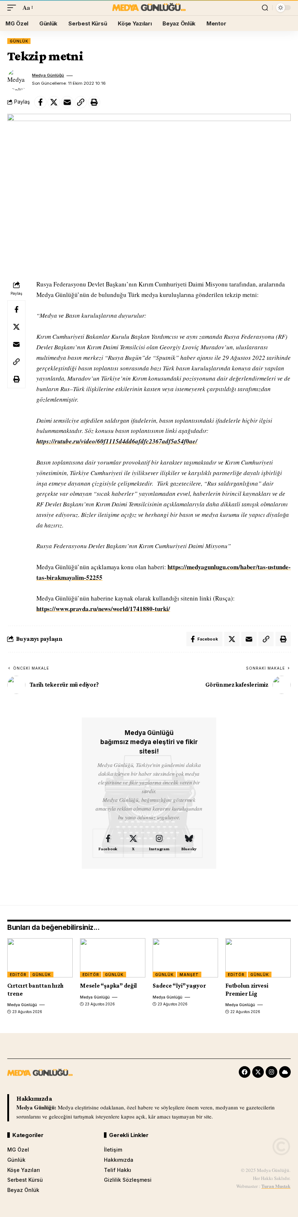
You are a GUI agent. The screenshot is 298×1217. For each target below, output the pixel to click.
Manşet (189, 974)
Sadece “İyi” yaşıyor (179, 985)
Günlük (19, 41)
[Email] (67, 102)
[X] (133, 843)
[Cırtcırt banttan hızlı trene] (40, 957)
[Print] (94, 102)
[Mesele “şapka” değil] (112, 957)
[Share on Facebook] (40, 102)
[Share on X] (54, 102)
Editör (18, 974)
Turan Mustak (275, 1185)
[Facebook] (108, 843)
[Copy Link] (80, 102)
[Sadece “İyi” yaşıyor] (185, 957)
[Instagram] (159, 843)
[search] (264, 7)
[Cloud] (285, 1072)
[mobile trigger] (13, 8)
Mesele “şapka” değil (108, 985)
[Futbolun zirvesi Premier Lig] (258, 957)
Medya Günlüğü (48, 75)
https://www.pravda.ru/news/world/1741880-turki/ (103, 608)
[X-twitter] (258, 1072)
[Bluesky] (189, 843)
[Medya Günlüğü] (149, 7)
